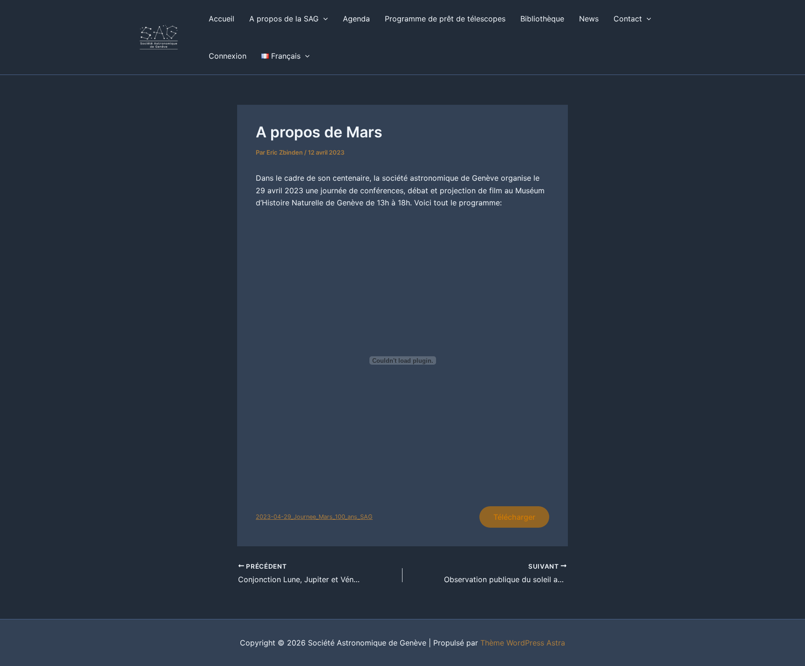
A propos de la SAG (284, 18)
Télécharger (514, 517)
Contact (628, 18)
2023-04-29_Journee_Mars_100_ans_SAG (314, 516)
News (589, 18)
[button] (323, 18)
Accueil (221, 18)
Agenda (356, 18)
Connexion (227, 56)
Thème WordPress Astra (522, 642)
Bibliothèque (542, 18)
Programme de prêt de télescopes (445, 18)
